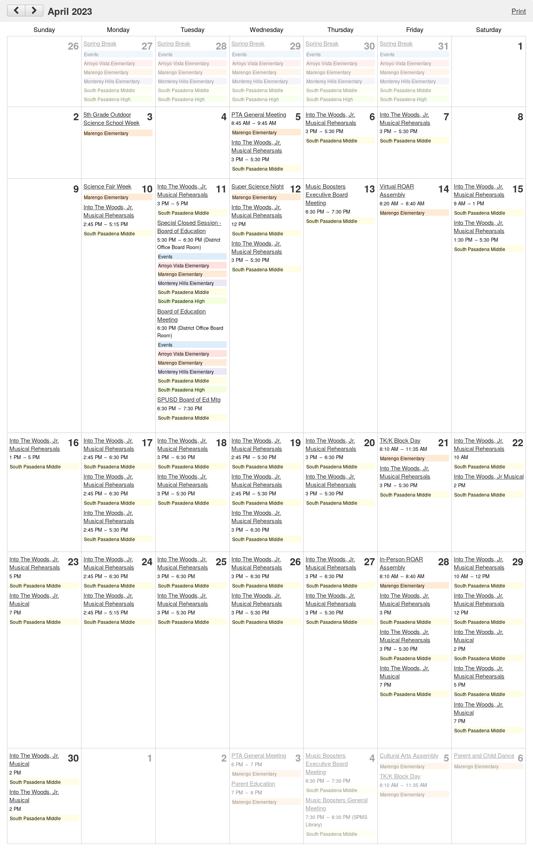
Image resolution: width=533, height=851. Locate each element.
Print (519, 11)
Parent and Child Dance (484, 755)
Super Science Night (257, 186)
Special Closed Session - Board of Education (189, 226)
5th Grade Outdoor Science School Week (112, 118)
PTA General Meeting (258, 114)
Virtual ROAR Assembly (397, 190)
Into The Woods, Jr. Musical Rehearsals (256, 146)
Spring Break (100, 43)
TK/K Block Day (400, 440)
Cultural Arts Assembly (409, 755)
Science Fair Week (107, 186)
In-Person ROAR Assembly (401, 563)
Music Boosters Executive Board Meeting (327, 194)
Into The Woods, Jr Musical (489, 476)
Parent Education (253, 783)
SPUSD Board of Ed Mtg (188, 399)
